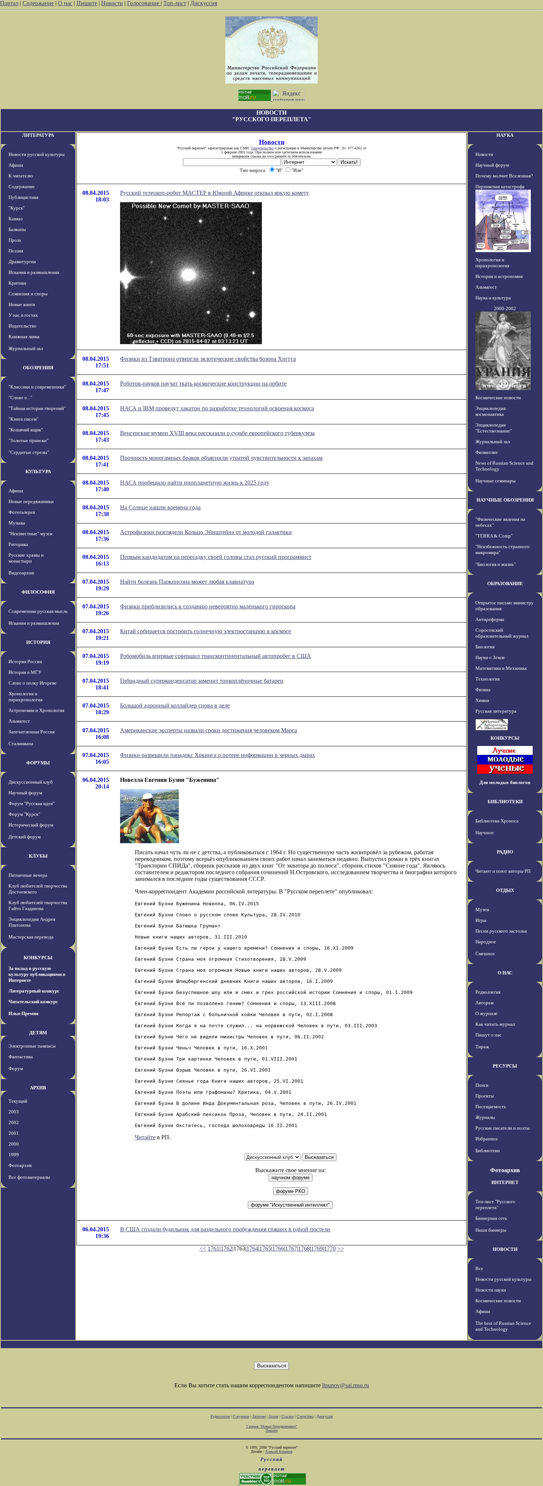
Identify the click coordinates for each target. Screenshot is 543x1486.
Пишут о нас (488, 1035)
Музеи (482, 909)
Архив (274, 1416)
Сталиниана (20, 743)
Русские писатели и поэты (502, 1128)
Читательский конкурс (33, 1001)
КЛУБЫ (38, 856)
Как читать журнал (495, 1024)
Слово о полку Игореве (32, 683)
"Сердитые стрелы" (28, 452)
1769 (317, 1248)
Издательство (22, 326)
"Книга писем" (23, 419)
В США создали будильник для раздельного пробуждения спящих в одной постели (225, 1229)
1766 (278, 1248)
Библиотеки (487, 1150)
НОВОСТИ (505, 1249)
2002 (13, 1122)
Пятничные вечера (27, 875)
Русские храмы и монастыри (26, 558)
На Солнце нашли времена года (160, 507)
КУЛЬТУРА (38, 471)
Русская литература (495, 711)
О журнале (486, 1013)
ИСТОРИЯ (38, 642)
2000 (13, 1144)
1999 (13, 1154)
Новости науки (490, 1290)
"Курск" (16, 208)
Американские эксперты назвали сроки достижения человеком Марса (208, 730)
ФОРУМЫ (38, 763)
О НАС (505, 973)
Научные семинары (495, 481)
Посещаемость (490, 1106)
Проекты (484, 1096)
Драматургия (22, 261)
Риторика (18, 544)
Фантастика (20, 1056)
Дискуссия (203, 3)
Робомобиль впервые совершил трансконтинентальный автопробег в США (215, 656)
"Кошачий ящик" (25, 429)
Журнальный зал (25, 348)
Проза (14, 240)
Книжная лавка (24, 336)
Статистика (305, 1416)
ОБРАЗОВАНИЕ (505, 583)
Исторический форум (30, 825)
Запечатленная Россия (31, 731)
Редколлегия (488, 992)
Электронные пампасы (32, 1046)
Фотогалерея (21, 512)
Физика (483, 689)
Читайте (145, 1137)
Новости (112, 3)
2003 (13, 1111)
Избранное (486, 1138)
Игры (480, 920)
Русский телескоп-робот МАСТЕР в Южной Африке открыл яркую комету (214, 193)
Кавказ (15, 218)
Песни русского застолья (501, 931)
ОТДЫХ (505, 890)
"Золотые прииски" (28, 440)
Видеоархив (21, 573)
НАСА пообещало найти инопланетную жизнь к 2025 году (194, 482)
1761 (213, 1248)
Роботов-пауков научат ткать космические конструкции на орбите (203, 383)
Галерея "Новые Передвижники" (271, 1426)
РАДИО (505, 852)
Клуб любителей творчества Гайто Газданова (37, 905)
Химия (482, 700)
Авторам (484, 1002)
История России (25, 661)
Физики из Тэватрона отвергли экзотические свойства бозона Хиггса (208, 359)
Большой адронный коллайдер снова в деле (175, 705)
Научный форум (25, 792)
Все (479, 1268)
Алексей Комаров (279, 1451)
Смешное (485, 953)
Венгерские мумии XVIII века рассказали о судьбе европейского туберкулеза (217, 433)
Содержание (38, 3)
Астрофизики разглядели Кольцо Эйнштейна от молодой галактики (206, 532)
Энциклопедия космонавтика (490, 411)
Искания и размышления (33, 272)
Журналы (485, 1117)
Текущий (17, 1101)
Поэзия (15, 251)
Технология (487, 679)
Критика (17, 283)
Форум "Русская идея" (31, 803)
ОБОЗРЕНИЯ (38, 367)
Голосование (144, 3)
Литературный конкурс (33, 991)
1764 (252, 1248)
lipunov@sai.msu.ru (345, 1385)
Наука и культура (493, 298)
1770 (330, 1248)
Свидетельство (262, 148)
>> (340, 1248)
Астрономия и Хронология (36, 710)
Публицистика (23, 197)
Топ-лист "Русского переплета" (495, 1204)
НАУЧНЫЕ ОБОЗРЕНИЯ (505, 500)
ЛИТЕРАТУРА (38, 135)
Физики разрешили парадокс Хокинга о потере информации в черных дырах (217, 755)
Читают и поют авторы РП (502, 871)
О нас (65, 3)
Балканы (17, 229)
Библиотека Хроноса (497, 821)
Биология (485, 646)
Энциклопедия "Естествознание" (493, 428)
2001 (13, 1133)
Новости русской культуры (36, 154)
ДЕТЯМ (38, 1032)
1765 (265, 1248)
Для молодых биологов (504, 782)
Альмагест (19, 721)
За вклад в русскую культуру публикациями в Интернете (36, 974)
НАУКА (504, 135)
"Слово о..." (20, 397)
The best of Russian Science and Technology (503, 1326)
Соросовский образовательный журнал (501, 633)
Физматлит (486, 452)
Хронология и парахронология (25, 696)
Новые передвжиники (31, 501)
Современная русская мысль (38, 611)
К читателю (20, 176)
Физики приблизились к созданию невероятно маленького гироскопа (208, 606)
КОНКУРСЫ (38, 957)
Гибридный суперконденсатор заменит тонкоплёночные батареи (201, 681)
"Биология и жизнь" (495, 564)
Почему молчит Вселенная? (504, 176)
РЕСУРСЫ (505, 1066)
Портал (9, 3)
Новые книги (21, 304)
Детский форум (24, 836)
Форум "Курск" (24, 814)
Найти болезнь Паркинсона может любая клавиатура (187, 582)
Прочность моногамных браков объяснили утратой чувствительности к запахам (221, 458)
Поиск (481, 1085)
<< (202, 1248)
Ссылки (287, 1416)
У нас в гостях (23, 315)
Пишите (86, 3)
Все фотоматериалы (29, 1177)
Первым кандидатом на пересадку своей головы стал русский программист (215, 557)
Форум (15, 1068)
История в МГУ (24, 672)
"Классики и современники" (37, 387)
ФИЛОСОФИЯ (38, 592)
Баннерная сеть (491, 1218)
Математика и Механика (501, 668)
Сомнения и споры (28, 293)
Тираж (482, 1046)
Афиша (15, 165)
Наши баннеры (490, 1230)
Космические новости (498, 397)
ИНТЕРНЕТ (505, 1182)
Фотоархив (20, 1165)
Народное (485, 941)
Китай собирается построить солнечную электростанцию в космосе (205, 631)
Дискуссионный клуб (30, 782)
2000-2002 (505, 308)
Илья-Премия (23, 1013)
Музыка (16, 523)
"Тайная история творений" (37, 408)
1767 (291, 1248)
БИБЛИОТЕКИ (505, 801)
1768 (304, 1248)
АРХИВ (38, 1087)
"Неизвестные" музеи (30, 533)
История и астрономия (499, 276)
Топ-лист (174, 3)
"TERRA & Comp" (494, 536)
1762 (226, 1248)
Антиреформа (489, 619)
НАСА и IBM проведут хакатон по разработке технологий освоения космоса (217, 408)
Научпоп (484, 832)
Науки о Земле (490, 657)
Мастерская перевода (31, 937)
